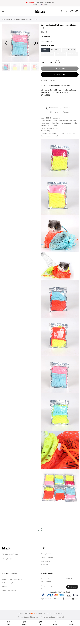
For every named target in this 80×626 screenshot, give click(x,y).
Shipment (54, 112)
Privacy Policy (46, 554)
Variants (67, 108)
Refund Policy (46, 561)
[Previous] (5, 43)
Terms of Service (47, 557)
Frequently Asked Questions (12, 579)
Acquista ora (59, 74)
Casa (3, 19)
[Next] (36, 43)
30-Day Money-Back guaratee (44, 2)
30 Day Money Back (9, 583)
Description (53, 108)
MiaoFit (60, 613)
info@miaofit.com (11, 554)
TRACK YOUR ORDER (9, 590)
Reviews (66, 112)
